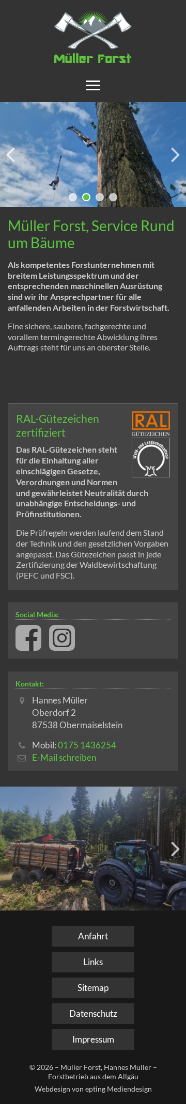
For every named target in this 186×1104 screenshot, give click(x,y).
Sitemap (93, 987)
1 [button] (73, 197)
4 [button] (113, 197)
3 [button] (100, 197)
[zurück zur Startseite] (93, 36)
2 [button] (86, 197)
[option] (93, 154)
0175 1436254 (87, 745)
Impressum (93, 1039)
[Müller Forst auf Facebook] (28, 638)
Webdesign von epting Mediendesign (93, 1088)
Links (93, 961)
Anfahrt (93, 936)
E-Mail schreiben (64, 757)
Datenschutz (93, 1013)
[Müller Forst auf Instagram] (62, 638)
